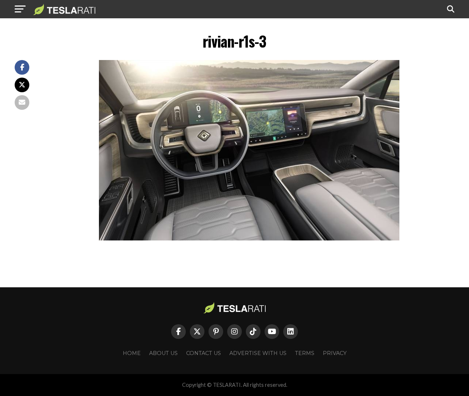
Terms (304, 353)
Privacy (335, 353)
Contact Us (203, 353)
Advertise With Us (258, 353)
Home (132, 353)
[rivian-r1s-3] (249, 238)
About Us (163, 353)
